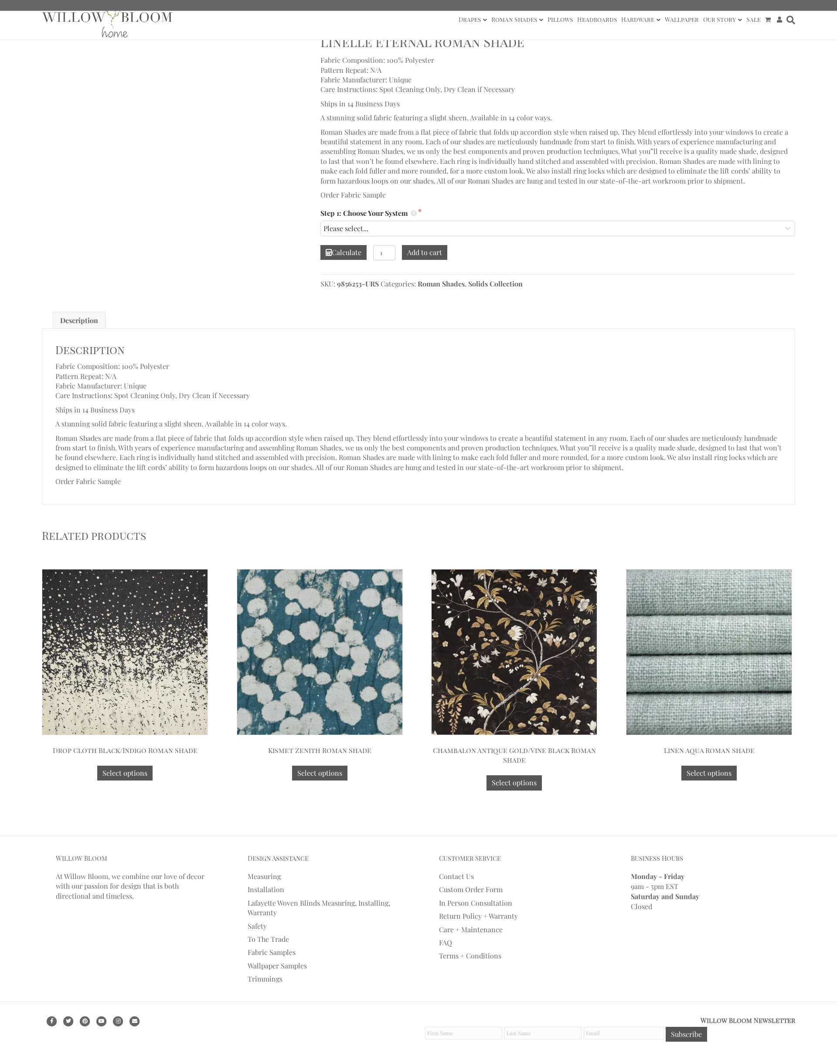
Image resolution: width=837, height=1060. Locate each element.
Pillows (560, 19)
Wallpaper (682, 19)
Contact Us (456, 876)
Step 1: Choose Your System (364, 213)
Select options (124, 772)
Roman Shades (514, 19)
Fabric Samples (272, 952)
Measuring (264, 876)
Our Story (719, 19)
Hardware (637, 19)
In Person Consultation (475, 902)
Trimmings (265, 978)
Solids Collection (495, 283)
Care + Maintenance (471, 929)
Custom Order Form (471, 889)
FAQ (445, 942)
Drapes (470, 19)
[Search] (789, 20)
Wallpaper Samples (277, 965)
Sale (753, 19)
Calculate (346, 252)
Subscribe (686, 1033)
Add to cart (424, 252)
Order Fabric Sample (353, 194)
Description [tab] (79, 320)
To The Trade (268, 939)
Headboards (597, 19)
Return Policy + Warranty (478, 915)
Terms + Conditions (470, 955)
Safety (257, 925)
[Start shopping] (769, 20)
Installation (266, 889)
